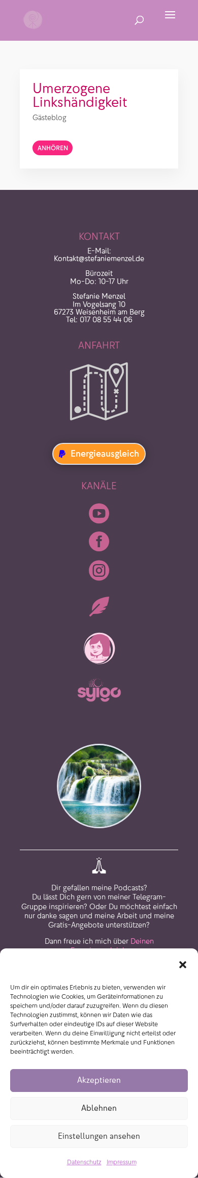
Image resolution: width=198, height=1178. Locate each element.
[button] (183, 965)
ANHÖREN (53, 148)
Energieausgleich (105, 453)
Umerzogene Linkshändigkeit (79, 95)
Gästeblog (49, 117)
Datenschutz (84, 1162)
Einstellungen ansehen (99, 1136)
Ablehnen (99, 1108)
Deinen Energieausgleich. (112, 946)
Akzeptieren (99, 1080)
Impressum (122, 1162)
